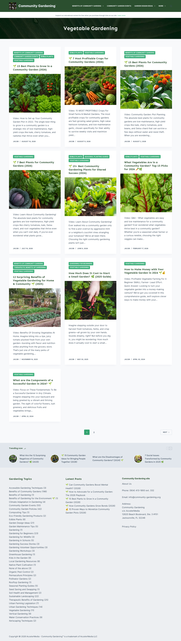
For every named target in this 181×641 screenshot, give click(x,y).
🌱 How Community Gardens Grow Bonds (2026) (90, 505)
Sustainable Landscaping (21, 596)
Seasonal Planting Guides (96, 157)
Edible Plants (47, 56)
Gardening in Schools (19, 540)
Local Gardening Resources (22, 561)
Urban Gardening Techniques (23, 606)
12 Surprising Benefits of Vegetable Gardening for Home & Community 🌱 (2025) (33, 280)
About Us (126, 483)
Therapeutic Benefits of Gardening (30, 267)
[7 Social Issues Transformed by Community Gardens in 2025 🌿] (138, 459)
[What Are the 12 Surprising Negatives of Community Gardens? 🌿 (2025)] (13, 459)
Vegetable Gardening (23, 60)
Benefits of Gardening (20, 495)
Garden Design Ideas (143, 6)
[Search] (171, 6)
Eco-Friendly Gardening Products (25, 515)
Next (165, 432)
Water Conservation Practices (24, 617)
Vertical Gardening (18, 613)
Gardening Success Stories (22, 544)
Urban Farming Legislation (22, 603)
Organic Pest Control (19, 572)
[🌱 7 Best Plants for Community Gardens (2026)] (35, 189)
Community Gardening (36, 6)
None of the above (18, 568)
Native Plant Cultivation (21, 565)
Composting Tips (17, 512)
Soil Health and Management (23, 592)
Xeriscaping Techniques (21, 620)
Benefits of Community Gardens (86, 6)
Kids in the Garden (18, 557)
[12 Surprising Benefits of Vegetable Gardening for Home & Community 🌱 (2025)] (35, 307)
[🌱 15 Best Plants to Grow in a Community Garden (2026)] (35, 93)
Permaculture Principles (21, 575)
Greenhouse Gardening (20, 554)
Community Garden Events (119, 6)
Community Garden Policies (23, 509)
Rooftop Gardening (18, 582)
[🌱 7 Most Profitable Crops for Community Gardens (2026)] (90, 85)
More (161, 6)
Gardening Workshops (20, 550)
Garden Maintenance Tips (22, 526)
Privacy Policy (129, 526)
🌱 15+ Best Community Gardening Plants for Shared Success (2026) (87, 170)
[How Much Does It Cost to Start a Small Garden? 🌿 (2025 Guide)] (90, 300)
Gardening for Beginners (81, 264)
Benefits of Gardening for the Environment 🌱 (32, 498)
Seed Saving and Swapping (22, 589)
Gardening (14, 530)
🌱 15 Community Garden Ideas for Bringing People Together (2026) (73, 458)
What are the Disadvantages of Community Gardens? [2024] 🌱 (107, 459)
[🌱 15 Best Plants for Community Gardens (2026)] (146, 89)
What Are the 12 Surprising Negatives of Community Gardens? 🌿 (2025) (32, 458)
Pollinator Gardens (18, 578)
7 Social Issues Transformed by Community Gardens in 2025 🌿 (158, 458)
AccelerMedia (33, 636)
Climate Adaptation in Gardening (25, 502)
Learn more (121, 15)
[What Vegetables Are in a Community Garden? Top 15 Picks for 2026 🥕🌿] (146, 193)
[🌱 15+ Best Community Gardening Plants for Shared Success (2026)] (90, 196)
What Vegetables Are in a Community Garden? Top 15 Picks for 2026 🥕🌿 (146, 166)
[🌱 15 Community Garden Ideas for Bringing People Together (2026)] (55, 459)
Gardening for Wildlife (20, 537)
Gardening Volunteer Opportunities (26, 547)
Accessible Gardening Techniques (26, 488)
